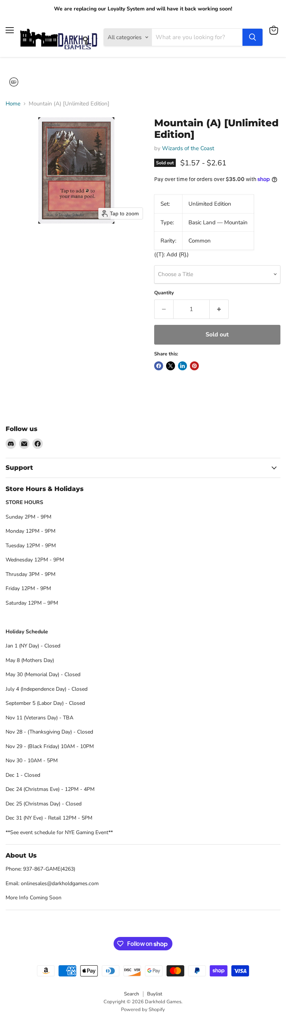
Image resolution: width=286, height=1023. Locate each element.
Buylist (154, 994)
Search (131, 994)
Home (13, 104)
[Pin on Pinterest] (194, 365)
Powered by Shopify (143, 1009)
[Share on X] (170, 365)
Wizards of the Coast (188, 148)
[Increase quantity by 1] (219, 309)
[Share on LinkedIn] (182, 365)
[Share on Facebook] (158, 365)
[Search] (252, 37)
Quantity (164, 293)
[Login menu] (14, 82)
